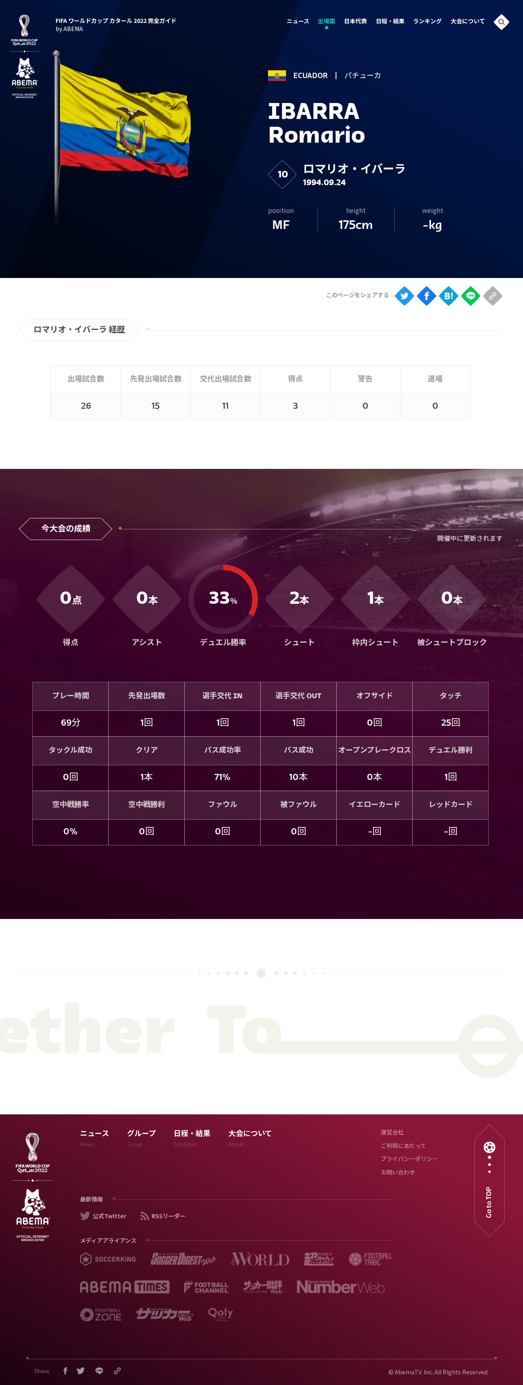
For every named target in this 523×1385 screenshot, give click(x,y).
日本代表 (355, 22)
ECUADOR (310, 76)
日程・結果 (390, 22)
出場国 (326, 22)
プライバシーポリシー (409, 1159)
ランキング (427, 22)
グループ (141, 1139)
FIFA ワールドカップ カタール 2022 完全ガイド (116, 24)
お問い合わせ (398, 1173)
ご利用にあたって (403, 1146)
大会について (468, 22)
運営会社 (392, 1133)
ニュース (298, 22)
